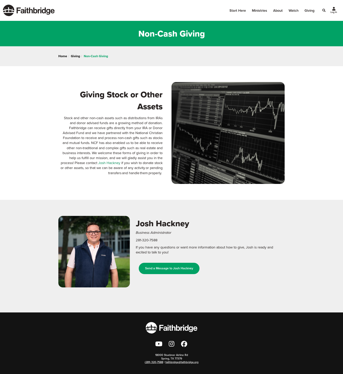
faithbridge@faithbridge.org (181, 362)
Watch (294, 10)
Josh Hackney (109, 162)
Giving (309, 10)
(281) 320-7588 (154, 362)
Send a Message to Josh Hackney (169, 268)
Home (62, 56)
